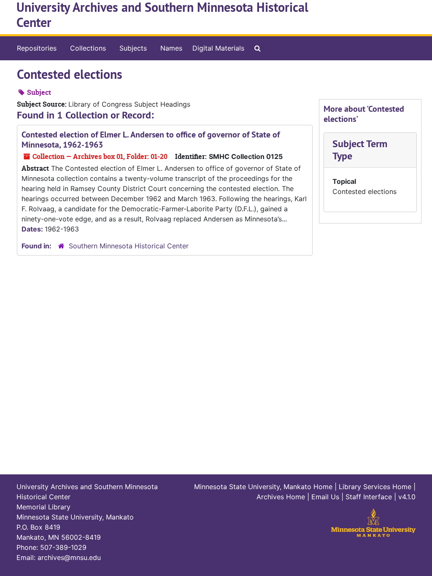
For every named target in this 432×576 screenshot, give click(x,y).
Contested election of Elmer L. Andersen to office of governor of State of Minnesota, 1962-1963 (151, 139)
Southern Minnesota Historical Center (129, 246)
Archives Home (280, 497)
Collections (88, 48)
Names (171, 48)
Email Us (325, 497)
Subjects (133, 48)
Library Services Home (375, 486)
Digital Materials (218, 48)
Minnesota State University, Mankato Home (263, 486)
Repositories (37, 48)
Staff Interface (369, 497)
